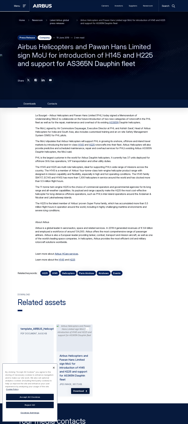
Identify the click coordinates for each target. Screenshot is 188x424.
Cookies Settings (30, 413)
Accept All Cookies (30, 397)
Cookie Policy (12, 389)
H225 (92, 144)
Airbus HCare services (66, 253)
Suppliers (133, 6)
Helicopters (68, 273)
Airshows (104, 273)
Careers (105, 6)
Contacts (52, 103)
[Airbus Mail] (50, 80)
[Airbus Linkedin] (43, 80)
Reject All (30, 405)
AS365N (114, 122)
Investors (119, 6)
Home (22, 20)
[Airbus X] (28, 80)
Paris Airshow (86, 273)
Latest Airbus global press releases (59, 21)
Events (117, 273)
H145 (81, 144)
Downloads (30, 103)
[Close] (54, 367)
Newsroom (148, 6)
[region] (29, 392)
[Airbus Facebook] (36, 80)
